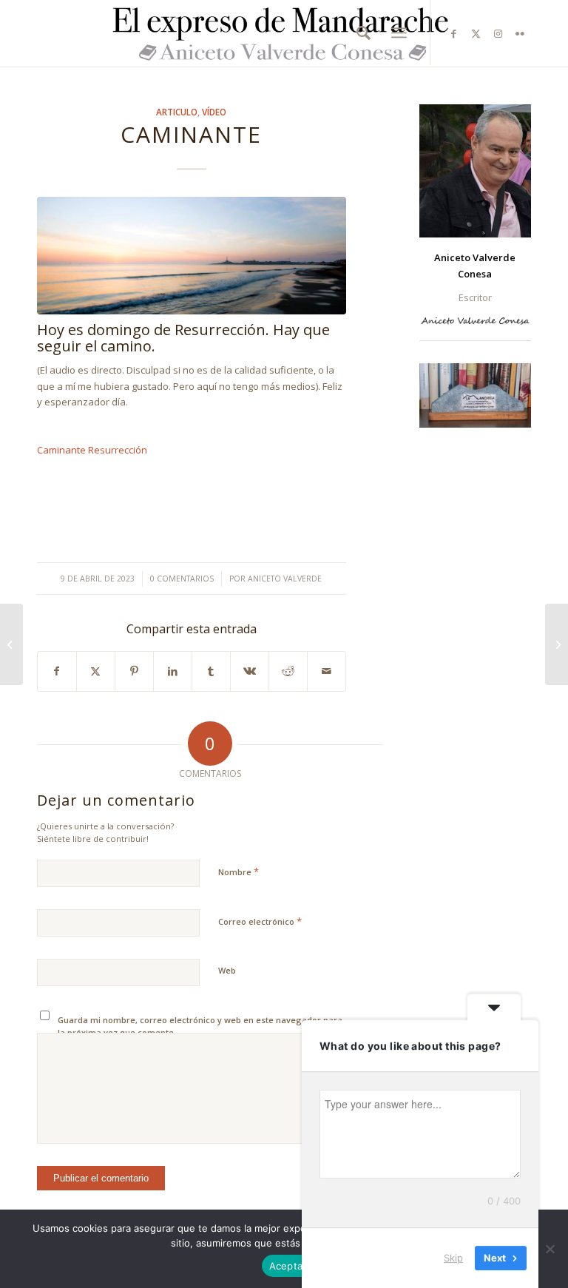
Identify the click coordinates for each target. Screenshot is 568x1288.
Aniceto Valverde (285, 578)
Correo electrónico (260, 921)
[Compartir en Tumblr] (211, 671)
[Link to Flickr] (520, 33)
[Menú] (399, 33)
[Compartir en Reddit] (288, 671)
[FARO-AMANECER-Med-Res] (191, 255)
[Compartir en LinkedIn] (173, 671)
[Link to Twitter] (475, 33)
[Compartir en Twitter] (96, 671)
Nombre (238, 871)
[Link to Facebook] (453, 33)
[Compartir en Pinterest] (134, 671)
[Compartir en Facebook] (57, 671)
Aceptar (288, 1266)
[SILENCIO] (11, 644)
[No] (549, 1248)
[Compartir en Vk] (249, 671)
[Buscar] (360, 32)
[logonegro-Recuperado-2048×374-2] (284, 33)
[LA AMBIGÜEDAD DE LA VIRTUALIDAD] (556, 644)
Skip (453, 1258)
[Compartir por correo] (326, 671)
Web (227, 970)
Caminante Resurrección (92, 449)
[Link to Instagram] (498, 33)
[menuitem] (360, 32)
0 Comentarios (182, 578)
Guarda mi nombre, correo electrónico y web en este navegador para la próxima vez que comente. (200, 1026)
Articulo (176, 112)
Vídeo (214, 112)
